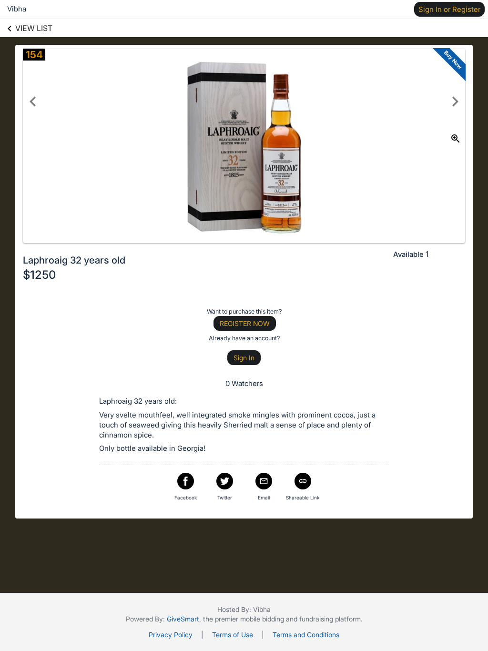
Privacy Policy (171, 635)
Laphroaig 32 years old (74, 260)
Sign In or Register (449, 9)
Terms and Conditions (306, 635)
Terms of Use (232, 635)
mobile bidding (262, 619)
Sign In (244, 358)
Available (408, 254)
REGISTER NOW (245, 323)
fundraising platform (330, 619)
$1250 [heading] (39, 275)
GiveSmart (183, 619)
